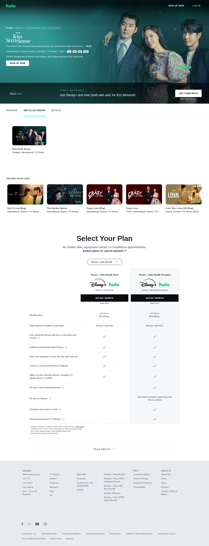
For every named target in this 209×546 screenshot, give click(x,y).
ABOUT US (166, 471)
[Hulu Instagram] (45, 524)
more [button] (89, 46)
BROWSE (27, 471)
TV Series (52, 52)
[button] (12, 109)
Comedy (40, 52)
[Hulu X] (31, 524)
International (12, 52)
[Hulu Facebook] (24, 524)
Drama (23, 52)
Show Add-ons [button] (101, 449)
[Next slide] (203, 193)
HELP (136, 471)
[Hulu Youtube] (39, 524)
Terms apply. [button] (79, 427)
